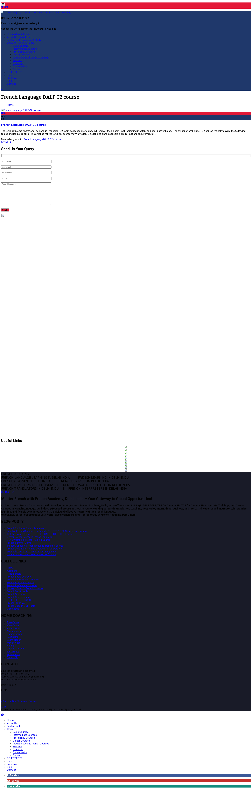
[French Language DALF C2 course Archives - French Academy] (36, 12)
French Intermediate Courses (23, 579)
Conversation (20, 66)
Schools (17, 60)
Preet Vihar (13, 622)
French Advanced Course (20, 582)
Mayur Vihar (13, 642)
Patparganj (13, 651)
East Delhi (12, 636)
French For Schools (17, 591)
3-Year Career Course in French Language (29, 536)
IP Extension (13, 654)
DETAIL (5, 142)
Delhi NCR (12, 657)
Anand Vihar (13, 628)
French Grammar (16, 594)
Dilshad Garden (15, 648)
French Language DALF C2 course (23, 125)
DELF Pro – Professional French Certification (31, 554)
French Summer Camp (19, 542)
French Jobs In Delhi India (21, 605)
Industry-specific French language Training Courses (35, 545)
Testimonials (24, 40)
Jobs (10, 75)
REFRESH (6, 491)
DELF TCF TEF (14, 72)
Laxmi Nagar (14, 639)
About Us (19, 37)
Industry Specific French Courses (31, 57)
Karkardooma (14, 634)
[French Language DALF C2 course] (21, 110)
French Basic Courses (19, 576)
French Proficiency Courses (22, 585)
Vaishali (11, 645)
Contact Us (13, 608)
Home (18, 34)
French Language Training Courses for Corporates (34, 548)
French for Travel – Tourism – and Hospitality (31, 551)
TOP (3, 706)
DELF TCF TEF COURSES (20, 600)
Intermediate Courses (25, 48)
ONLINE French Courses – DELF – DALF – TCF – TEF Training (40, 534)
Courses (21, 42)
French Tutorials (16, 602)
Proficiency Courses (24, 51)
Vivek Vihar (13, 625)
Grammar (18, 63)
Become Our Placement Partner (19, 701)
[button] (14, 775)
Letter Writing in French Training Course (28, 539)
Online (16, 69)
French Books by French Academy (25, 528)
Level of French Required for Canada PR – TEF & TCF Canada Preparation (47, 531)
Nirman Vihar (14, 631)
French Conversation (18, 597)
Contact (11, 83)
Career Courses (21, 54)
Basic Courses (21, 45)
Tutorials (12, 77)
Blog (9, 80)
